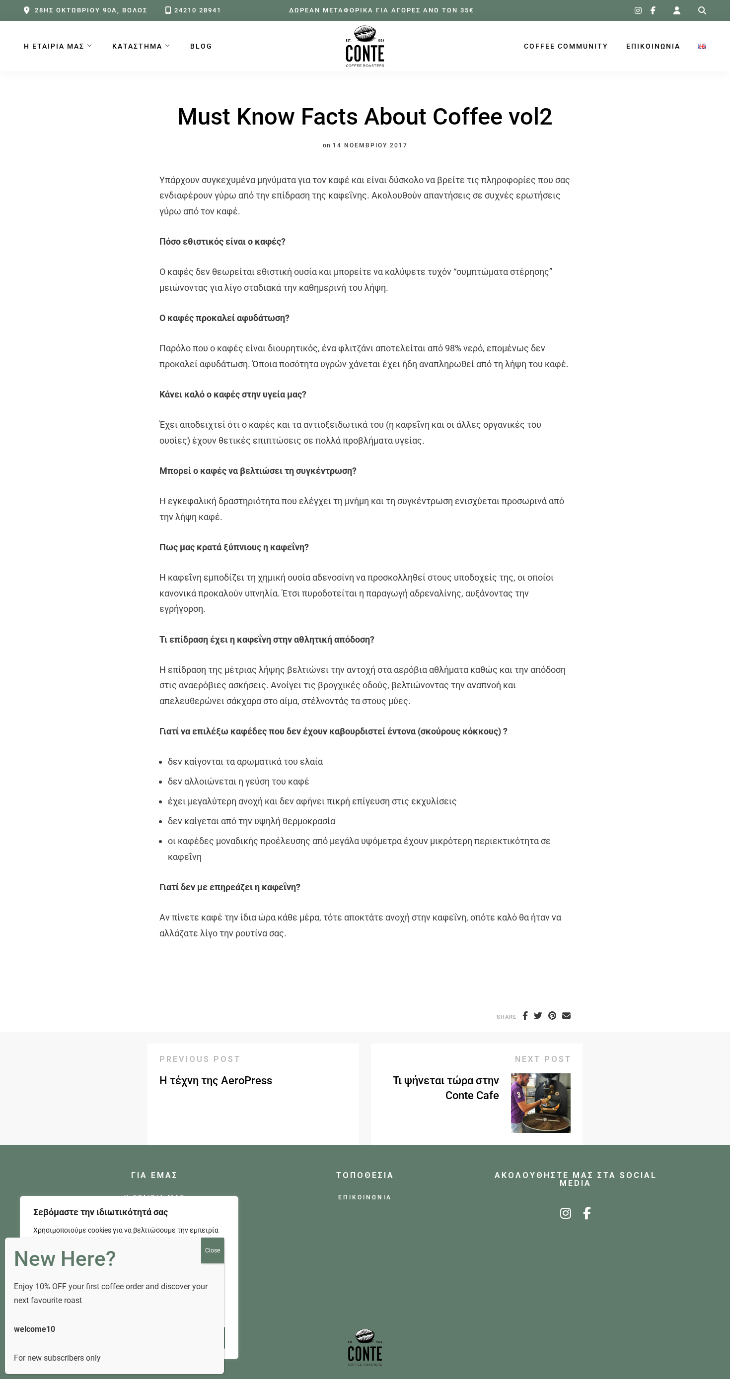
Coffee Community (566, 46)
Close (212, 1250)
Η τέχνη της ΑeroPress (215, 1080)
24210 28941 (197, 10)
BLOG (201, 46)
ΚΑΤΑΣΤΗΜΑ (137, 46)
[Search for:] (702, 10)
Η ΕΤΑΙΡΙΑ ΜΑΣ (54, 46)
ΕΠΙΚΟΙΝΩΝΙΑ (653, 46)
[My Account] (676, 10)
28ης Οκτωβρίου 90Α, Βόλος (91, 10)
